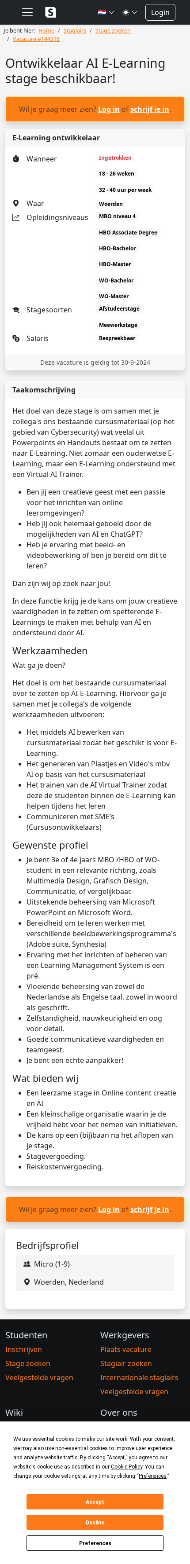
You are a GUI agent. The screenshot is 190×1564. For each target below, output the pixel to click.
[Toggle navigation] (27, 12)
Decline (95, 1523)
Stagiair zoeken (126, 1363)
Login (160, 12)
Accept (95, 1502)
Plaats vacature (126, 1349)
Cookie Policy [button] (126, 1467)
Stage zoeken (27, 1363)
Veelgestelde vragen (39, 1377)
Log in (109, 109)
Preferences (95, 1543)
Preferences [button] (153, 1476)
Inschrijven (23, 1349)
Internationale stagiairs (139, 1377)
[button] (106, 12)
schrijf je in (149, 109)
